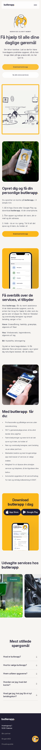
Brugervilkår (6, 739)
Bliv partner (6, 733)
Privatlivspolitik (7, 744)
